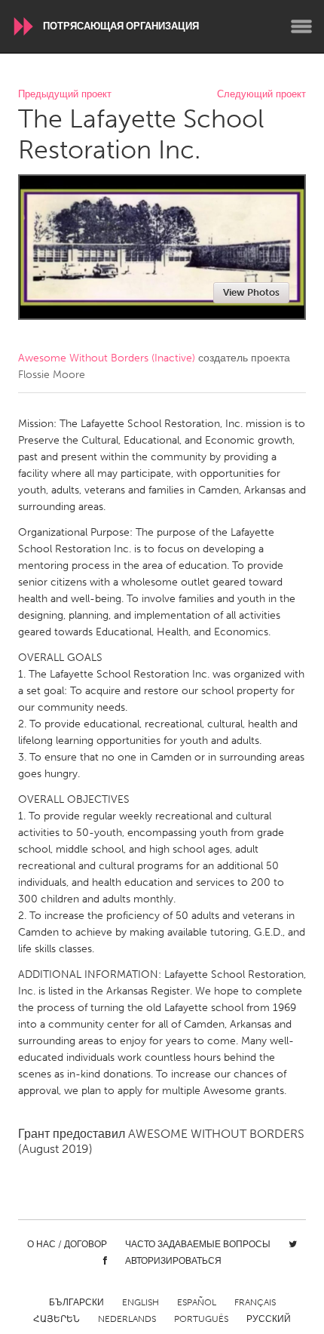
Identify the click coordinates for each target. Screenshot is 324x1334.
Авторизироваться (173, 1261)
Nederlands (127, 1319)
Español (196, 1302)
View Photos (251, 292)
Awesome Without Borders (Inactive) (106, 358)
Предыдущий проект (65, 95)
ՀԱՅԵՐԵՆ (56, 1319)
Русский (268, 1319)
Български (76, 1302)
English (140, 1302)
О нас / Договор (67, 1244)
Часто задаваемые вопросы (198, 1244)
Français (255, 1302)
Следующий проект (261, 95)
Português (201, 1319)
